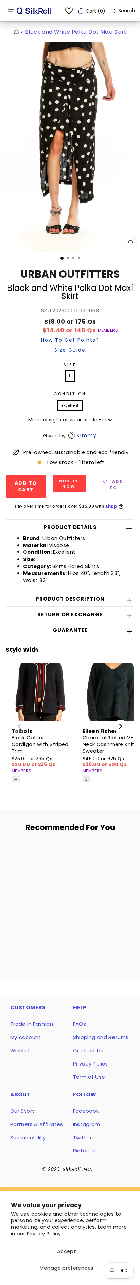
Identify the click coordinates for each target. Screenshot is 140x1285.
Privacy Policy (90, 1063)
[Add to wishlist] (50, 850)
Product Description (70, 598)
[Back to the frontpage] (16, 32)
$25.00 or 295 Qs (33, 762)
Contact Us (88, 1050)
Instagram (86, 1124)
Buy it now (69, 483)
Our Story (22, 1110)
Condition (70, 394)
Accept (66, 1251)
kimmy (87, 435)
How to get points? (70, 341)
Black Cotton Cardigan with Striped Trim (40, 744)
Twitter (82, 1137)
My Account (25, 1037)
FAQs (79, 1023)
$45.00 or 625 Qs (105, 762)
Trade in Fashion (31, 1023)
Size (70, 365)
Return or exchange (70, 614)
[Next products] (120, 726)
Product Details (70, 527)
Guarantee (70, 630)
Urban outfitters (70, 274)
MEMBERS (108, 330)
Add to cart (35, 906)
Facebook (86, 1110)
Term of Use (89, 1076)
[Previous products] (19, 726)
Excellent (69, 405)
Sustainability (28, 1137)
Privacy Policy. (45, 1233)
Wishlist (20, 1050)
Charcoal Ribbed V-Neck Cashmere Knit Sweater (109, 744)
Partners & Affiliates (36, 1124)
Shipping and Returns (101, 1037)
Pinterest (85, 1150)
